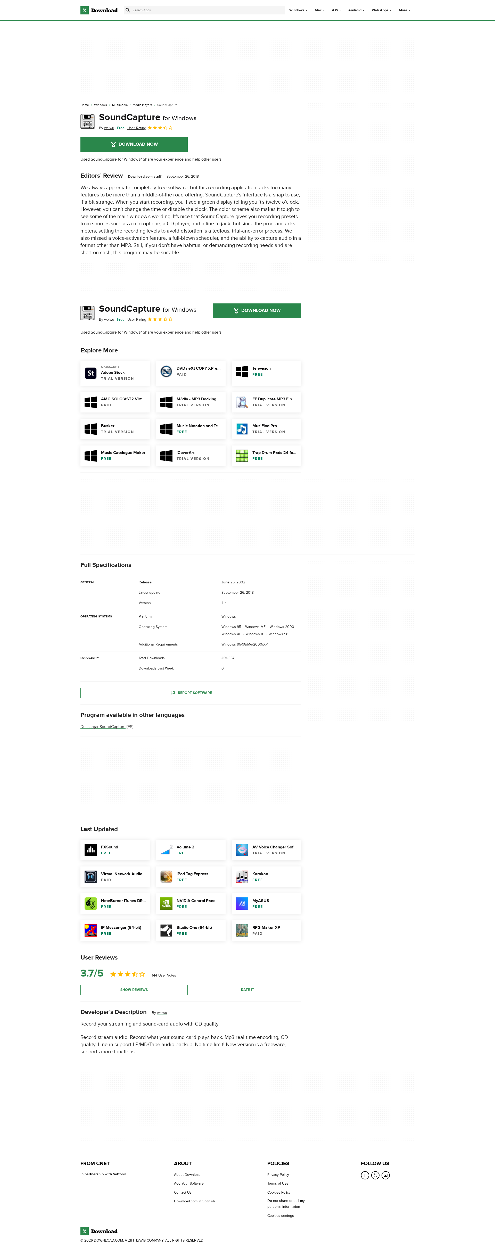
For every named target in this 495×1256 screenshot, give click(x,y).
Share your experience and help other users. (182, 159)
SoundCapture (147, 117)
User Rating (136, 128)
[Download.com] (99, 10)
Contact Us (183, 1192)
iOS (335, 10)
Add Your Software (189, 1183)
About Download (187, 1174)
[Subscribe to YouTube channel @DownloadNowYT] (386, 1175)
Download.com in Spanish (194, 1201)
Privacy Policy (278, 1174)
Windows (296, 10)
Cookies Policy (279, 1192)
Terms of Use (277, 1183)
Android (354, 10)
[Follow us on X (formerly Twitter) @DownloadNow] (375, 1175)
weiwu (162, 1012)
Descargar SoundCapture (103, 726)
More (403, 10)
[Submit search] (128, 10)
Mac (318, 10)
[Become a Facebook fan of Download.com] (365, 1175)
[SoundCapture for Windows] (87, 121)
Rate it (247, 990)
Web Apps (380, 10)
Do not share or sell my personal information (286, 1204)
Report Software (195, 692)
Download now (138, 144)
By (106, 128)
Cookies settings (280, 1215)
